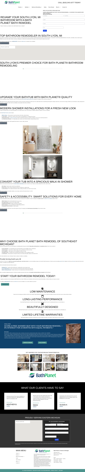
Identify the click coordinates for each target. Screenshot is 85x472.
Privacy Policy (54, 470)
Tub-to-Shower (51, 7)
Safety (45, 7)
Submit (45, 30)
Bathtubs (27, 7)
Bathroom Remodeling (36, 7)
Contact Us (64, 7)
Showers (20, 7)
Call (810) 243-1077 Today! (69, 2)
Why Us (57, 7)
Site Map (61, 470)
